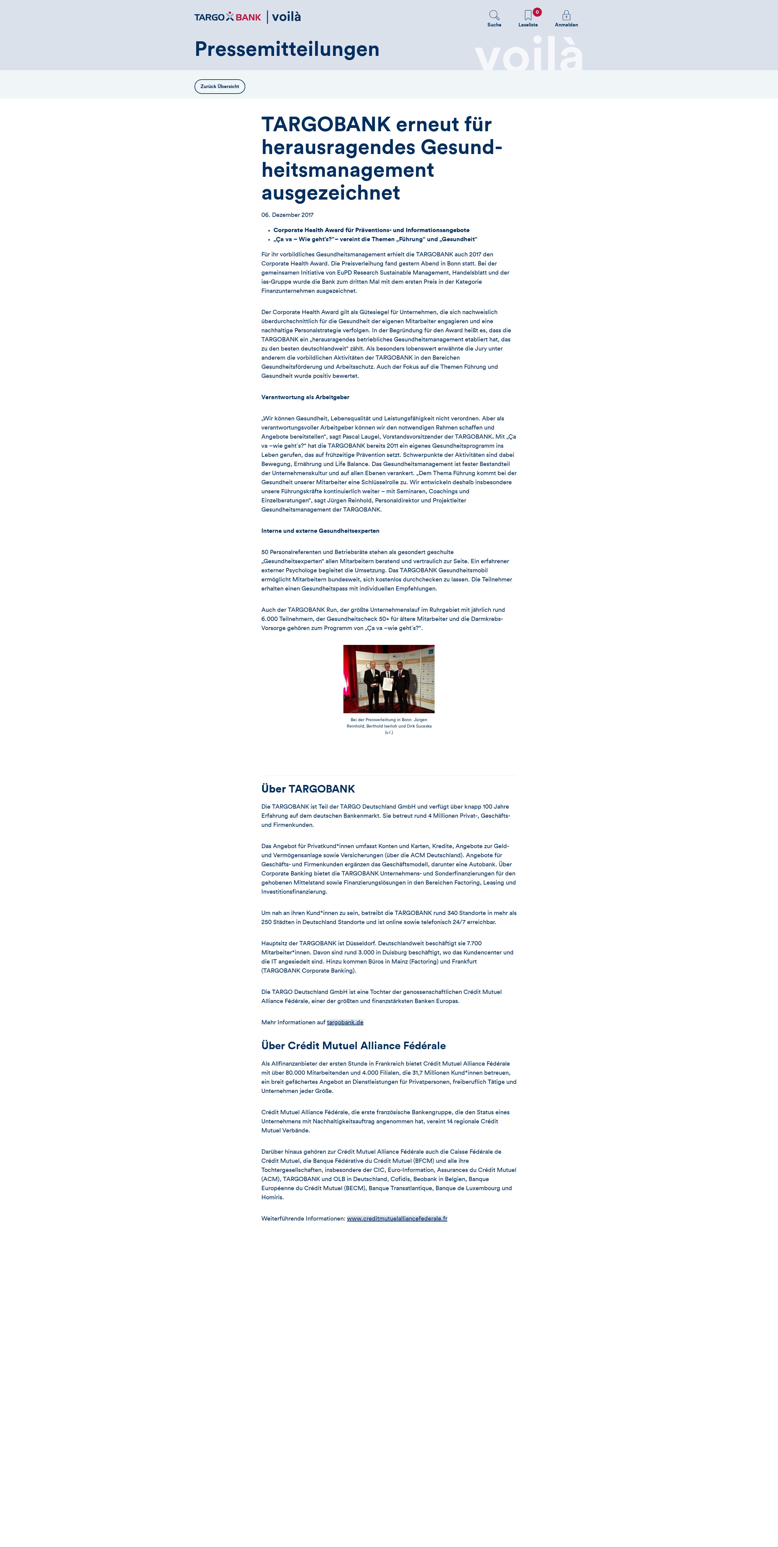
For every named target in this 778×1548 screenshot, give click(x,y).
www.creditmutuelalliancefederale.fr (397, 1219)
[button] (494, 18)
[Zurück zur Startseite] (247, 17)
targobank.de (345, 1022)
